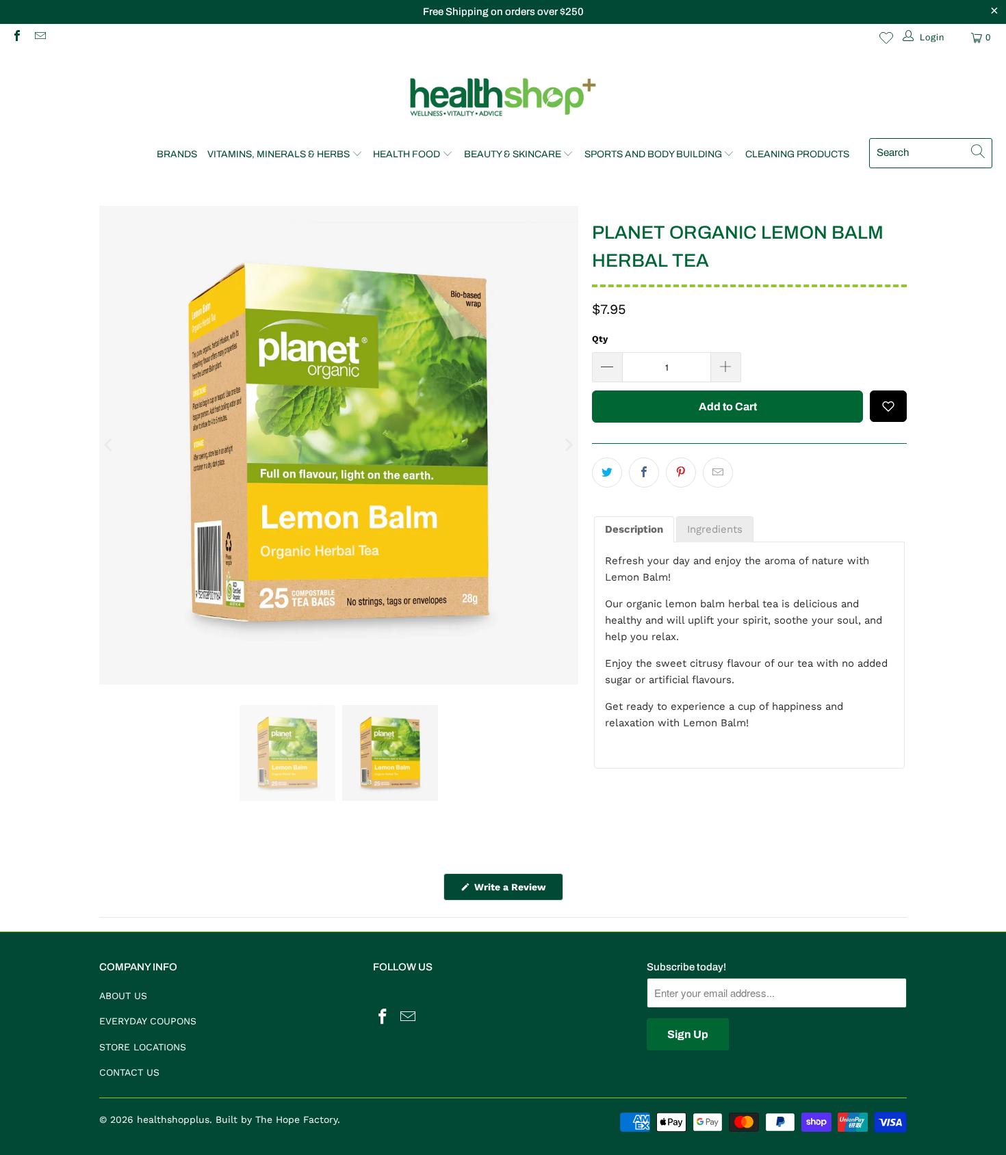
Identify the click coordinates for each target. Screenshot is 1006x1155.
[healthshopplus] (503, 98)
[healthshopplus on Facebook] (16, 37)
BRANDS (177, 154)
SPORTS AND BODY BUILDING (653, 154)
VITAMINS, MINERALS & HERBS (278, 154)
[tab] (634, 530)
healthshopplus (173, 1119)
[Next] (568, 445)
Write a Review (517, 891)
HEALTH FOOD (406, 154)
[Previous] (109, 445)
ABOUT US (123, 995)
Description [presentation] (634, 529)
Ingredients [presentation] (715, 529)
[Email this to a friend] (718, 472)
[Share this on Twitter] (607, 472)
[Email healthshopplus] (39, 37)
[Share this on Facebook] (644, 472)
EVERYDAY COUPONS (147, 1020)
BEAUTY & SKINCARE (512, 154)
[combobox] (930, 153)
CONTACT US (129, 1072)
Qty (600, 339)
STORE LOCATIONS (142, 1046)
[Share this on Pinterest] (681, 472)
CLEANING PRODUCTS (797, 154)
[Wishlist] (886, 37)
